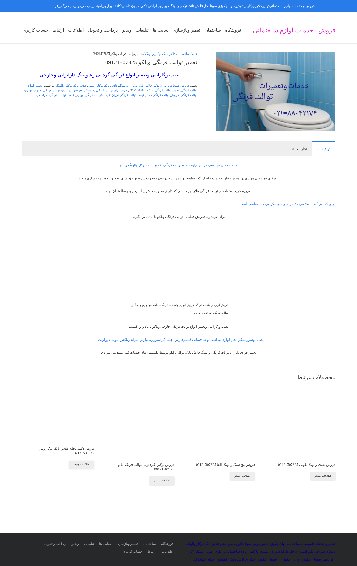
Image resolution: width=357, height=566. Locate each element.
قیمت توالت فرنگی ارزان (128, 95)
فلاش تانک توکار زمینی (102, 85)
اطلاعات (168, 551)
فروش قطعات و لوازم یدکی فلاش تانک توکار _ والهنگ (154, 85)
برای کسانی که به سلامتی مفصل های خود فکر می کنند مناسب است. (287, 204)
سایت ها (105, 544)
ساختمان (184, 54)
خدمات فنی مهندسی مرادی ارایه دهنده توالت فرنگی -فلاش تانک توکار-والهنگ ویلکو (178, 165)
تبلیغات (89, 544)
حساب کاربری (132, 551)
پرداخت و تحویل (55, 544)
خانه (194, 54)
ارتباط (151, 551)
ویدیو (75, 544)
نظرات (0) (299, 149)
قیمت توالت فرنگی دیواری (93, 95)
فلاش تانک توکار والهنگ (160, 54)
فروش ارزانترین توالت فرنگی (62, 90)
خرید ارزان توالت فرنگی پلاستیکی (105, 90)
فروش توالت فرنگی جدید (162, 95)
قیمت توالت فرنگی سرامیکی (55, 95)
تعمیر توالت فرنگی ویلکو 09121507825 (154, 90)
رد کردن (48, 6)
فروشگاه (167, 544)
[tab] (323, 148)
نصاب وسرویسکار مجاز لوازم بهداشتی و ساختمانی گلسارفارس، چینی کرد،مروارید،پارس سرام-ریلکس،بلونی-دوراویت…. (178, 340)
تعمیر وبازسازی (127, 544)
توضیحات (323, 149)
